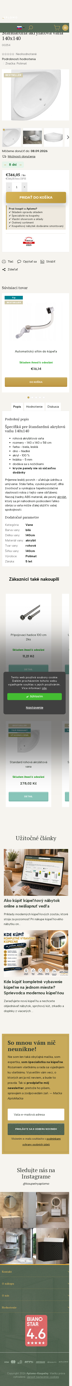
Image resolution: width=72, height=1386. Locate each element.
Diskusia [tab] (53, 406)
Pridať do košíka (36, 197)
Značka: (16, 63)
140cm (30, 535)
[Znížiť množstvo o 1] (9, 187)
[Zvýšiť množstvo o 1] (24, 187)
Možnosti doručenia (21, 156)
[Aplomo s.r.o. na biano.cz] (36, 1330)
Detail (28, 669)
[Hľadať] (30, 28)
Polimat (31, 556)
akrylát (61, 497)
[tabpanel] (36, 342)
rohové (31, 545)
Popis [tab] (17, 406)
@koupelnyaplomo (36, 1183)
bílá (28, 530)
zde (44, 688)
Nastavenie (34, 708)
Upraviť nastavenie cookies (43, 1376)
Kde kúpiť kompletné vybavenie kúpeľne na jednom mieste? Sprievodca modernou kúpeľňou (34, 987)
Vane (29, 525)
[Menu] (65, 28)
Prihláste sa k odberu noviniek (36, 1129)
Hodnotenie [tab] (34, 406)
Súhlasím (36, 696)
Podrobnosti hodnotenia (19, 59)
